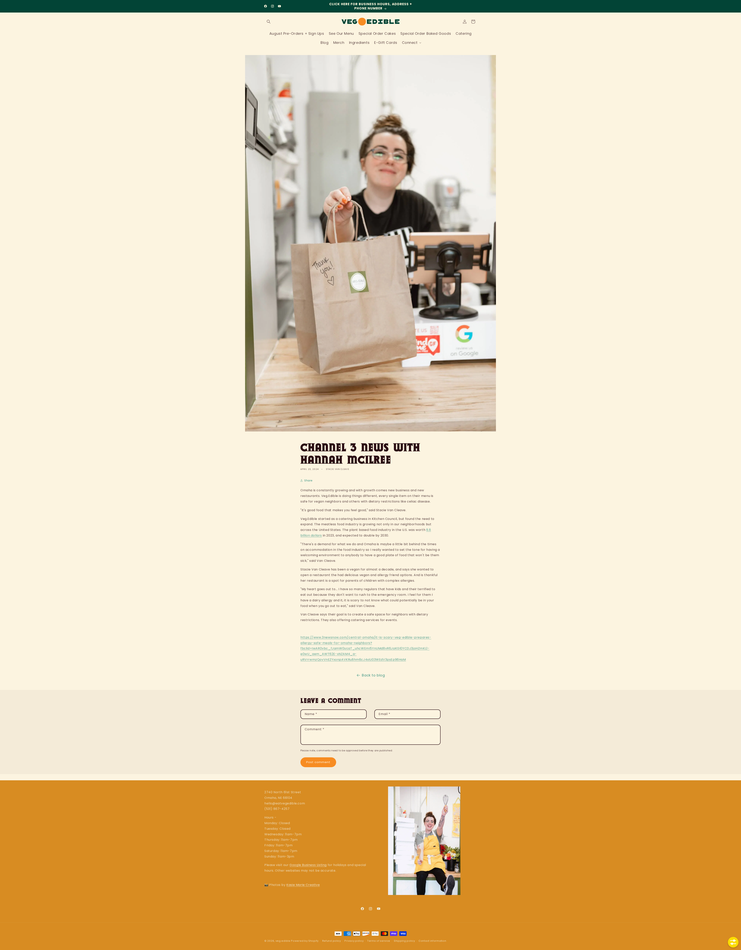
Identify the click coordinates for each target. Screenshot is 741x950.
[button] (268, 21)
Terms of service (378, 941)
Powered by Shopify (305, 941)
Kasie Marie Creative (303, 885)
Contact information (432, 941)
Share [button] (308, 480)
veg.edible (283, 941)
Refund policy (331, 941)
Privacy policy (354, 941)
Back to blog (373, 675)
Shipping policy (404, 941)
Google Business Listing (308, 865)
